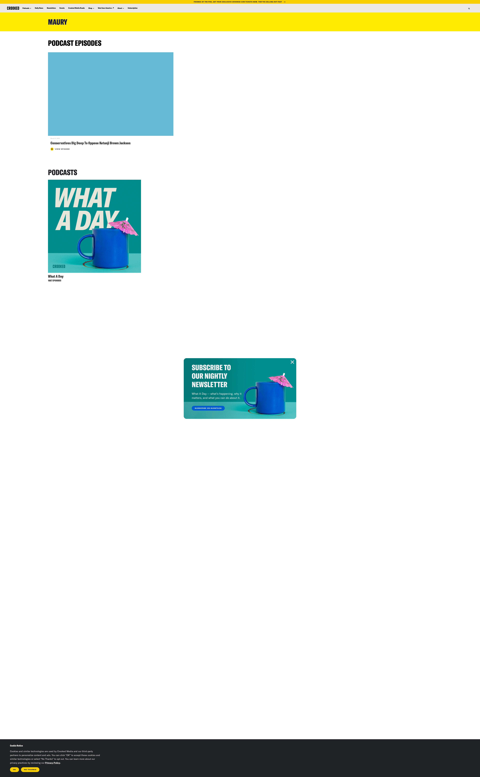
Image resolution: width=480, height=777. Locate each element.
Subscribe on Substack (208, 408)
